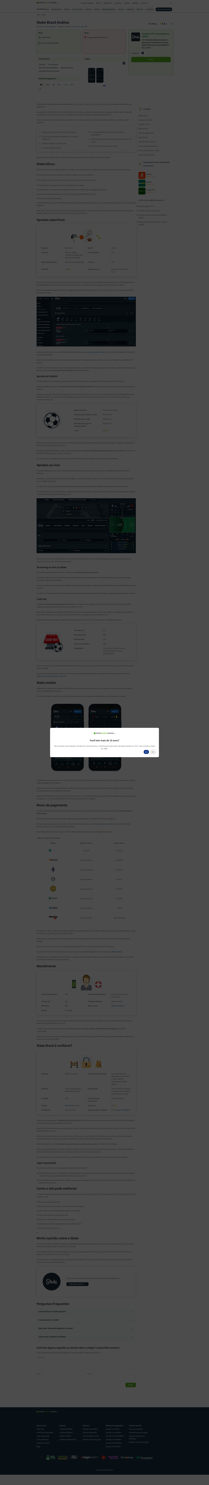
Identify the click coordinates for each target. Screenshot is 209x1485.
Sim (146, 752)
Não (153, 752)
